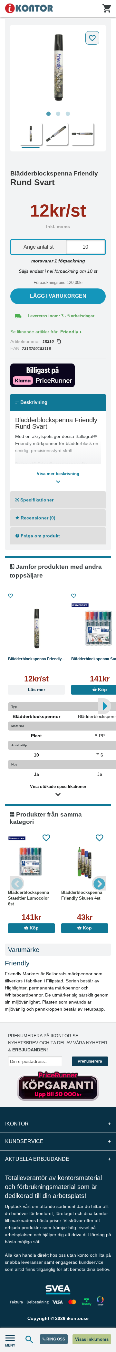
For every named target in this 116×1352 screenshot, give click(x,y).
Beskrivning (33, 402)
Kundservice (58, 1141)
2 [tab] (58, 114)
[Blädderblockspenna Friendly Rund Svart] (58, 68)
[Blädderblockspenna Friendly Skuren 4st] (84, 862)
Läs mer (36, 689)
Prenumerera (90, 1061)
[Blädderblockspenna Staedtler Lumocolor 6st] (31, 862)
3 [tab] (67, 114)
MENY (10, 1345)
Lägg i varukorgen (58, 296)
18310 (48, 341)
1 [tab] (48, 114)
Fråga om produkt (39, 535)
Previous (17, 883)
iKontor (58, 1123)
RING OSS (55, 1339)
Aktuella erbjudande (58, 1159)
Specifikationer (36, 499)
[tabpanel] (58, 68)
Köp (33, 928)
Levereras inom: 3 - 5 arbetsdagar (61, 315)
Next (99, 883)
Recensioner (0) (37, 517)
